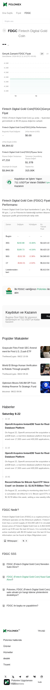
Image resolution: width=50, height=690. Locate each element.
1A (47, 54)
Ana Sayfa (7, 13)
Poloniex (12, 4)
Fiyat (18, 13)
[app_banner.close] (46, 679)
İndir (40, 682)
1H (42, 54)
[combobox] (26, 21)
